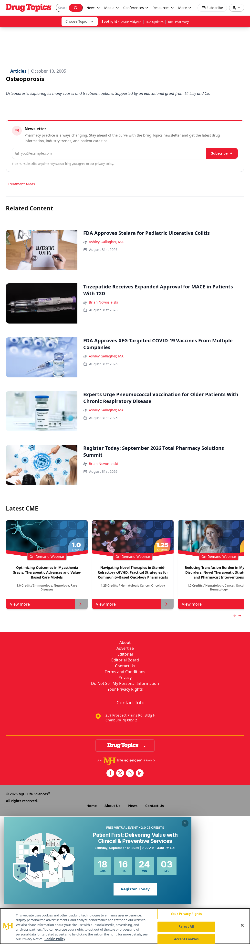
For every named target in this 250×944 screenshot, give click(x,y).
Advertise (125, 648)
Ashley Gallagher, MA (106, 241)
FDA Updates (155, 22)
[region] (125, 926)
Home (91, 805)
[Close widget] (185, 823)
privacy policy (104, 164)
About (125, 642)
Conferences (133, 7)
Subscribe (219, 153)
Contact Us (125, 666)
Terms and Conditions (125, 671)
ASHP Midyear (131, 22)
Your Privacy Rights (125, 689)
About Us (112, 805)
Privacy (125, 677)
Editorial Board (125, 660)
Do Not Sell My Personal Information (125, 683)
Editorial (125, 654)
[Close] (242, 925)
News (132, 805)
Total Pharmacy (178, 22)
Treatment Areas (21, 184)
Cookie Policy (54, 939)
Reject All (186, 926)
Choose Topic (76, 21)
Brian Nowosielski (103, 302)
